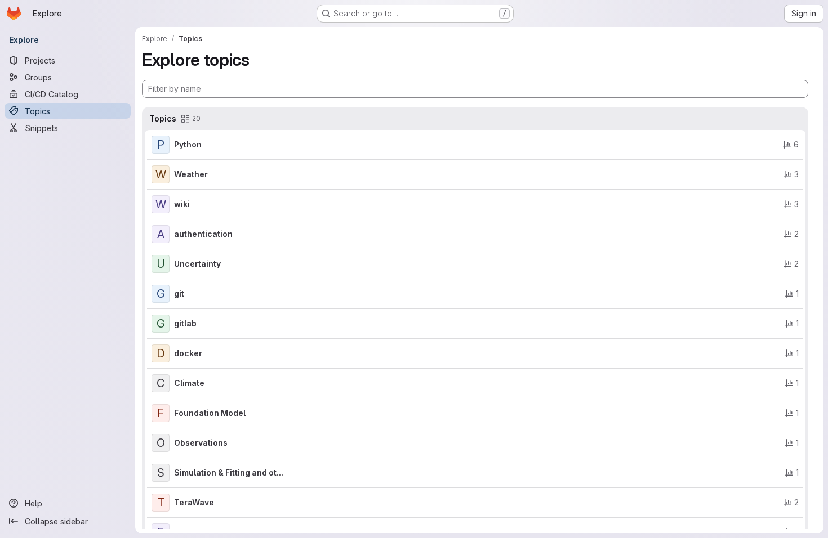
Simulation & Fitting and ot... (228, 472)
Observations (201, 442)
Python (188, 144)
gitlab (185, 323)
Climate (189, 383)
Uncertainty (197, 263)
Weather (191, 174)
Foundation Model (210, 413)
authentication (203, 234)
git (179, 293)
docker (188, 353)
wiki (182, 204)
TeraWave (194, 502)
